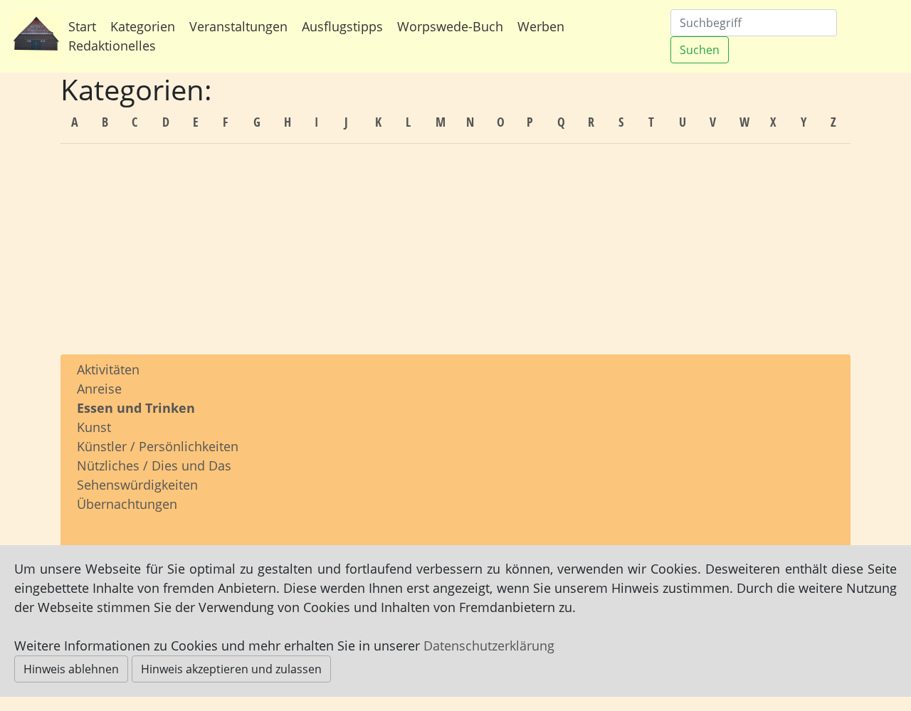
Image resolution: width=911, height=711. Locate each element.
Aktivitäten (108, 369)
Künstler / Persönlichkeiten (157, 446)
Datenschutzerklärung (488, 645)
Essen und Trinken (136, 407)
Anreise (99, 388)
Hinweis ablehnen (71, 669)
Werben (540, 26)
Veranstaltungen (238, 26)
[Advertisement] (455, 254)
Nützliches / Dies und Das (154, 465)
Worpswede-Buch (450, 26)
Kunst (94, 427)
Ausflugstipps (342, 26)
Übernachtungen (127, 503)
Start (82, 26)
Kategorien (142, 26)
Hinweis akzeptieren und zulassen (231, 669)
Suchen (700, 50)
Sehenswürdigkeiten (137, 484)
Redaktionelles (112, 45)
